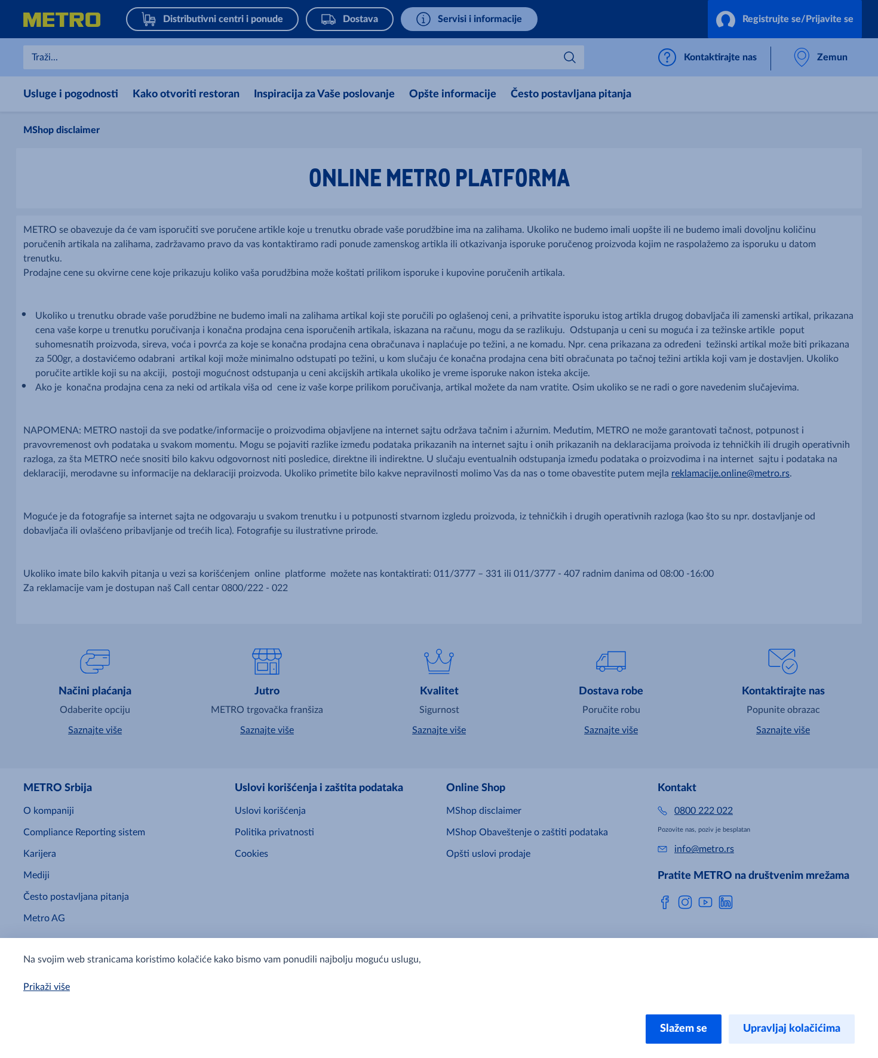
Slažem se (683, 1028)
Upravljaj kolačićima (791, 1028)
